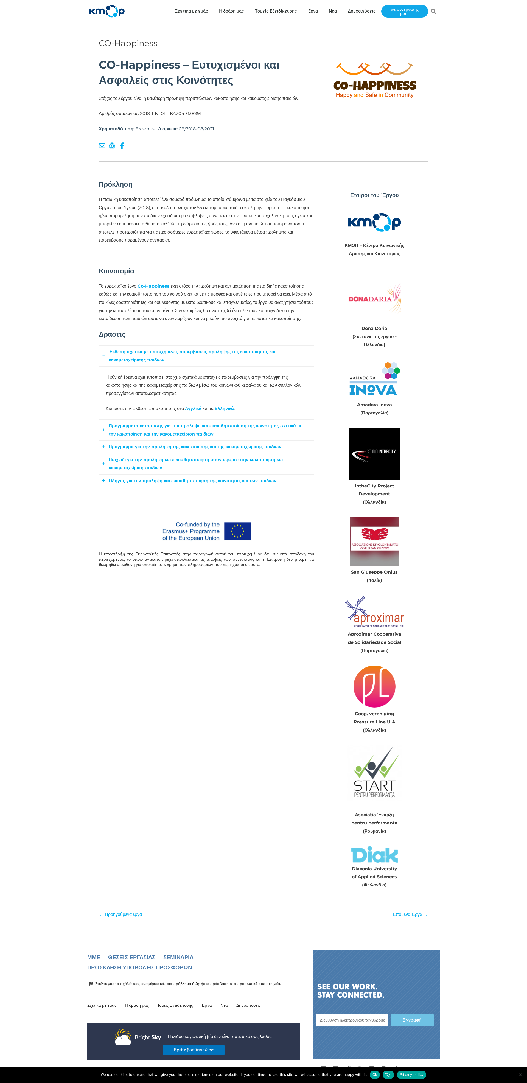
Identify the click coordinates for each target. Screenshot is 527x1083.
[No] (520, 1075)
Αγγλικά (193, 408)
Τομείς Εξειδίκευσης (175, 1005)
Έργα (206, 1005)
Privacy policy (412, 1074)
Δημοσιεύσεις (248, 1005)
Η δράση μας (137, 1005)
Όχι (388, 1074)
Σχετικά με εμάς (101, 1005)
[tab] (206, 355)
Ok (374, 1074)
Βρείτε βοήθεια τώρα (194, 1050)
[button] (433, 11)
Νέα (224, 1005)
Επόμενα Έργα (410, 914)
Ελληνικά (224, 408)
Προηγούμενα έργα (120, 914)
